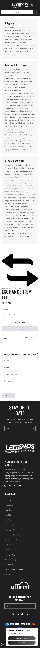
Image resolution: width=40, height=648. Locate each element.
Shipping (11, 306)
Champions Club (10, 525)
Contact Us (8, 565)
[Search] (36, 12)
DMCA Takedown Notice (13, 570)
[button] (2, 5)
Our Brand (8, 520)
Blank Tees (8, 510)
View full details (30, 337)
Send (8, 396)
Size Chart (8, 515)
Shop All (7, 500)
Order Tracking (10, 560)
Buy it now (20, 329)
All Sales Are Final (11, 545)
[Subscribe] (33, 428)
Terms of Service (10, 550)
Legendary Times (10, 530)
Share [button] (6, 338)
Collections (8, 505)
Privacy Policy (9, 555)
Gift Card (7, 575)
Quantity (5, 309)
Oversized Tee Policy (12, 540)
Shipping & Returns (11, 535)
